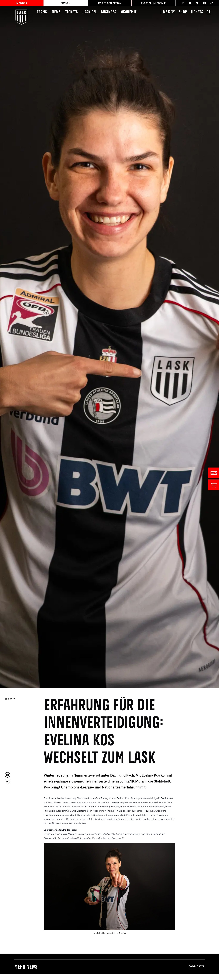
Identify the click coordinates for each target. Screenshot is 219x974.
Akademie (129, 12)
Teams (42, 12)
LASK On (89, 12)
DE (209, 12)
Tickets (71, 12)
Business (108, 12)
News (56, 12)
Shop (183, 12)
